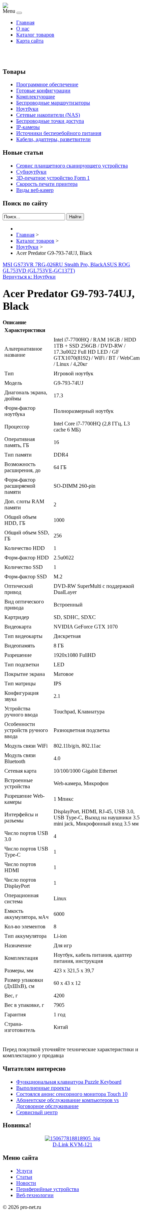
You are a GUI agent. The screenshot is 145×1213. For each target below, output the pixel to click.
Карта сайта (30, 41)
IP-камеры (28, 127)
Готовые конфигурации (43, 90)
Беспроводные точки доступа (50, 121)
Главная (25, 22)
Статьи (24, 1177)
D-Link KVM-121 (72, 1144)
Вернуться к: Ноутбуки (29, 277)
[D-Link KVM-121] (72, 1138)
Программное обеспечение (47, 84)
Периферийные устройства (47, 1189)
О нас (22, 28)
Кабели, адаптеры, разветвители (53, 139)
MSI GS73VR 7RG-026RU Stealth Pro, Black (53, 264)
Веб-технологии (35, 1195)
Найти (75, 216)
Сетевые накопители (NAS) (48, 115)
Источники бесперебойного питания (58, 133)
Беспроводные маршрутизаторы (53, 103)
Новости (26, 1183)
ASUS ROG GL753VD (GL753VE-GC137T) (66, 267)
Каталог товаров (35, 35)
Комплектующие (35, 97)
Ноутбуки (27, 109)
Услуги (24, 1171)
